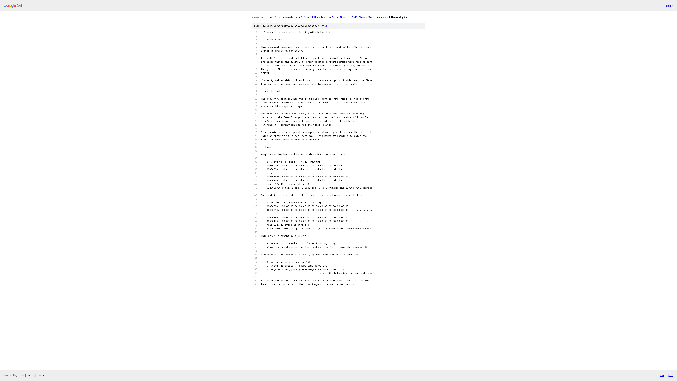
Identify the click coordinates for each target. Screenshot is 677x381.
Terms (40, 375)
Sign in (669, 5)
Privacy (31, 375)
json (670, 375)
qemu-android (263, 17)
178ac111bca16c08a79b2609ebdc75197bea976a (337, 17)
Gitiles (21, 375)
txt (662, 375)
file (324, 25)
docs (382, 17)
